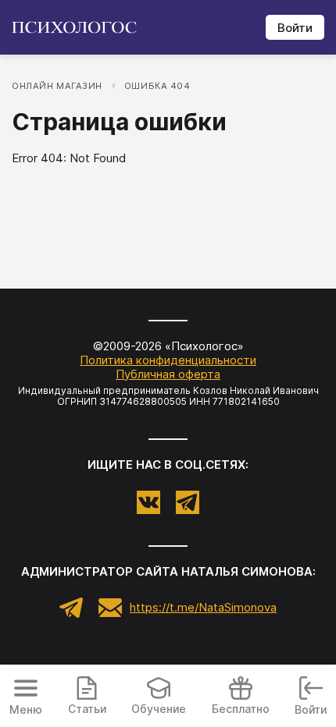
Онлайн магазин (57, 85)
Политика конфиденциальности (168, 360)
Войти (295, 27)
